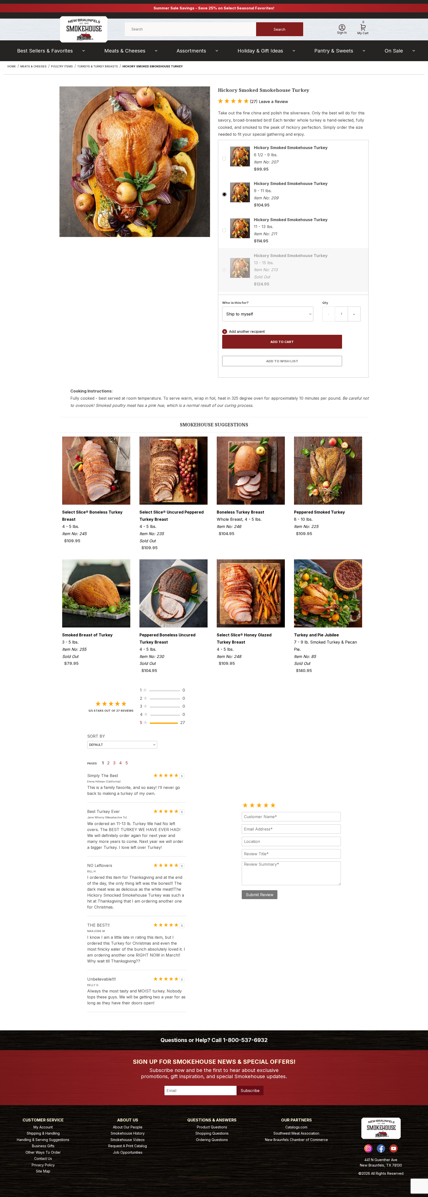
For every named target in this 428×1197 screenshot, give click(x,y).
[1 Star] (245, 805)
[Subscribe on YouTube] (393, 1148)
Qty (325, 303)
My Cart (363, 28)
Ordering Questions (212, 1140)
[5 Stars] (272, 805)
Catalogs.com (296, 1127)
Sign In (342, 32)
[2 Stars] (252, 805)
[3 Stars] (259, 805)
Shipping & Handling (43, 1133)
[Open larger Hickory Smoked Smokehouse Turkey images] (134, 165)
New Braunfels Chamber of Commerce (296, 1140)
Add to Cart (282, 342)
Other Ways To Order (43, 1152)
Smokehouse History (128, 1133)
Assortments (191, 51)
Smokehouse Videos (127, 1140)
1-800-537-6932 (245, 1040)
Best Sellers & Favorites (45, 51)
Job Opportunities (127, 1152)
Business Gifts (43, 1146)
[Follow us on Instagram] (368, 1148)
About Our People (127, 1127)
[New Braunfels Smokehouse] (83, 29)
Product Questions (212, 1127)
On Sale (394, 51)
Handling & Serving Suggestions (43, 1140)
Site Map (43, 1171)
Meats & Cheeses (124, 51)
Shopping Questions (212, 1133)
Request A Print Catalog (127, 1146)
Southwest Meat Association (296, 1133)
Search (279, 29)
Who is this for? (235, 303)
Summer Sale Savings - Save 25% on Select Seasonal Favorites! (214, 8)
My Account (43, 1127)
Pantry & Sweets (333, 51)
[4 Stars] (266, 805)
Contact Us (43, 1158)
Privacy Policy (43, 1165)
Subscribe (250, 1090)
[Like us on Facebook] (380, 1148)
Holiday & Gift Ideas (260, 51)
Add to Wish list (282, 361)
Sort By (96, 736)
